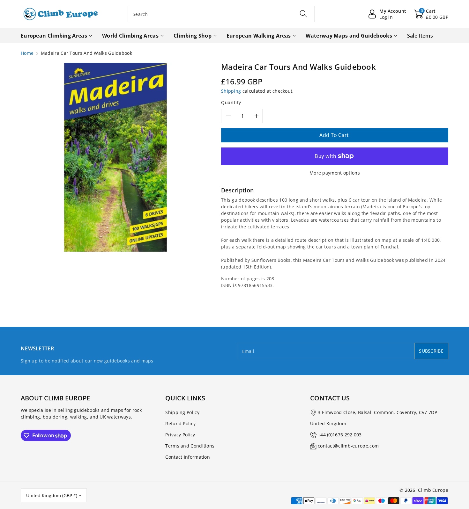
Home (27, 53)
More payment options (334, 173)
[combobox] (221, 14)
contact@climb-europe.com (348, 446)
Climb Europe (433, 490)
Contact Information (187, 457)
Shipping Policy (182, 412)
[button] (431, 14)
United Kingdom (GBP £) (51, 495)
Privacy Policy (180, 435)
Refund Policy (180, 423)
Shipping (231, 91)
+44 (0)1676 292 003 (340, 435)
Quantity (231, 102)
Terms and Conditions (189, 446)
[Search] (303, 14)
